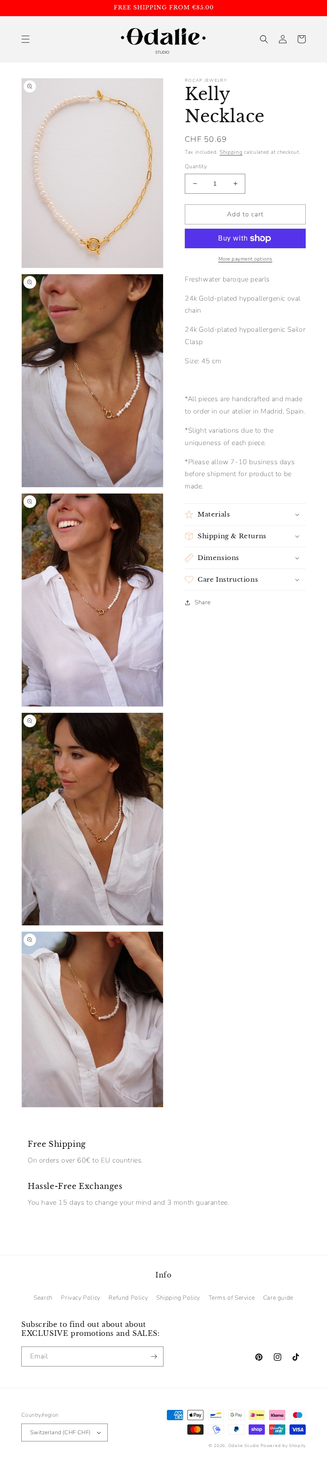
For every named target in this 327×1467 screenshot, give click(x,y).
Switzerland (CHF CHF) (60, 1432)
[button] (25, 39)
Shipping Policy (178, 1298)
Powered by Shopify (283, 1446)
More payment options (245, 259)
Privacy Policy (80, 1298)
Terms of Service (232, 1298)
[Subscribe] (153, 1356)
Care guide (278, 1298)
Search (43, 1298)
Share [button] (203, 602)
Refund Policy (128, 1298)
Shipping (231, 152)
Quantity (196, 166)
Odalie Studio (243, 1446)
